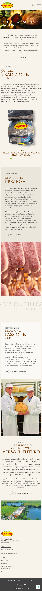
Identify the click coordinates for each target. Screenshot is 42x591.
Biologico (5, 563)
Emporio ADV (24, 588)
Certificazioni (6, 566)
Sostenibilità (6, 569)
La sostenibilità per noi (23, 493)
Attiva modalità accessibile (9, 553)
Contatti (4, 572)
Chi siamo (23, 58)
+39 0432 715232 (6, 547)
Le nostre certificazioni (19, 371)
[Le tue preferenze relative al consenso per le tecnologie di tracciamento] (38, 587)
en (35, 5)
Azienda (4, 558)
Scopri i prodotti (16, 235)
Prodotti (4, 560)
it (32, 5)
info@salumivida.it (7, 549)
